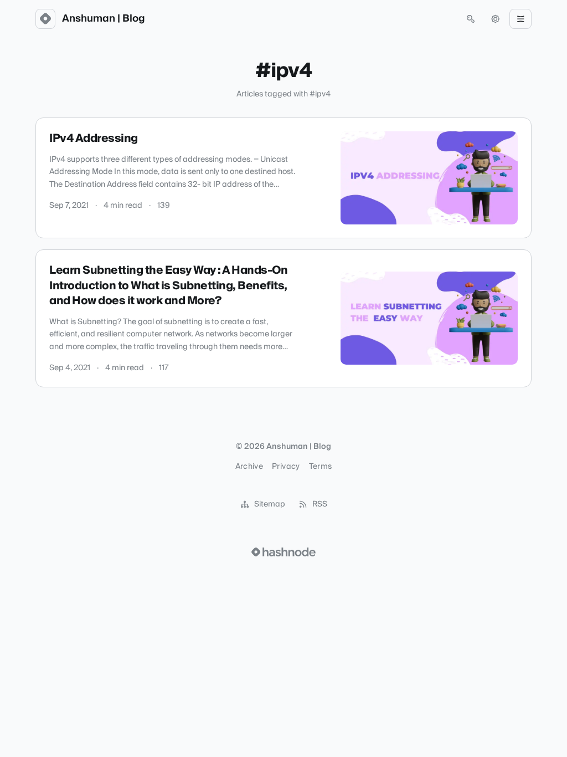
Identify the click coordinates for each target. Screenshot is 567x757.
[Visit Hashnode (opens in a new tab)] (283, 552)
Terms (320, 466)
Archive (249, 466)
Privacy (286, 466)
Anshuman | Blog (103, 19)
